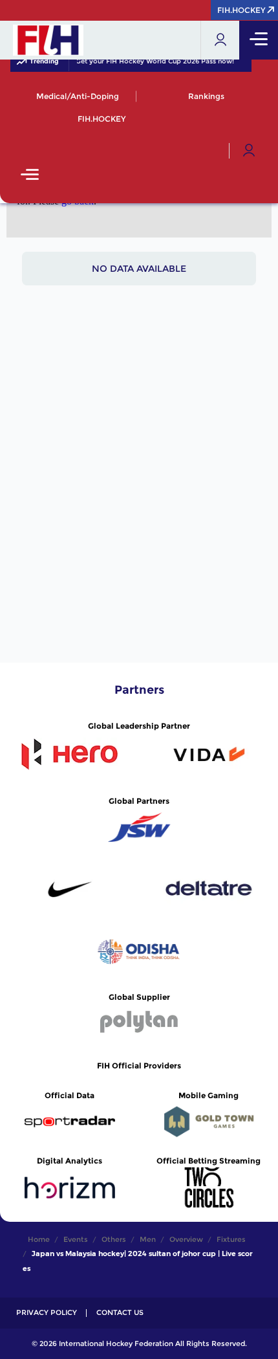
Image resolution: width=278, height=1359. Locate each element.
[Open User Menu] (249, 151)
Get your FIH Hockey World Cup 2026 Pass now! (153, 61)
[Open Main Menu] (29, 176)
